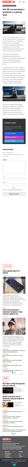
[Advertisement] (14, 219)
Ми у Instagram (12, 137)
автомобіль (8, 5)
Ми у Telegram (12, 141)
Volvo (4, 5)
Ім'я (4, 177)
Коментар (5, 160)
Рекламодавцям (8, 453)
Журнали (20, 456)
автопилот (13, 5)
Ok (14, 464)
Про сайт (7, 452)
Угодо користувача (8, 457)
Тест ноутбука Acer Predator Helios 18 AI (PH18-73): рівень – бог (13, 371)
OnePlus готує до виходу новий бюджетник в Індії (13, 421)
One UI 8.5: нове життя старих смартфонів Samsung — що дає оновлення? (14, 351)
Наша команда (7, 454)
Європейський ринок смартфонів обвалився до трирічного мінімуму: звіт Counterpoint (12, 430)
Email (4, 182)
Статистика (7, 456)
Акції (20, 453)
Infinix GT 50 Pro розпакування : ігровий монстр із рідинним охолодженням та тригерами (13, 361)
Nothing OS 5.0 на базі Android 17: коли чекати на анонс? (13, 417)
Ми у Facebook (12, 133)
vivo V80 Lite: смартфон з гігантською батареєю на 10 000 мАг (14, 412)
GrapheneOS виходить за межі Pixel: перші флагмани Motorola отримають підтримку (13, 425)
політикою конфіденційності (15, 189)
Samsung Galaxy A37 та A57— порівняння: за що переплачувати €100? (13, 366)
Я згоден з (12, 189)
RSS (20, 457)
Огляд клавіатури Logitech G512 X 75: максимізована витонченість (14, 356)
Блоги (20, 455)
